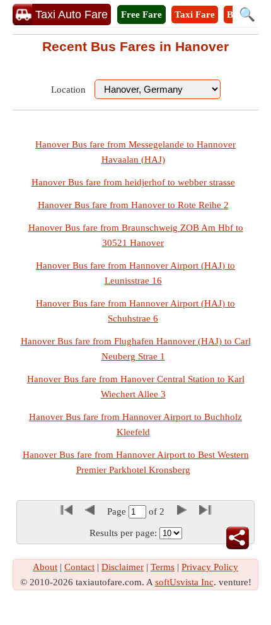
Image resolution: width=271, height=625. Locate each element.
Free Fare (141, 14)
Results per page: (123, 533)
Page (118, 511)
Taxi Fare (195, 14)
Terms (163, 567)
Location (68, 90)
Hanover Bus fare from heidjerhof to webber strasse (133, 182)
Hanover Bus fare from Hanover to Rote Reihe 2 (133, 205)
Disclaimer (122, 567)
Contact (79, 567)
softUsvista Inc (184, 582)
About (45, 567)
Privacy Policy (210, 567)
